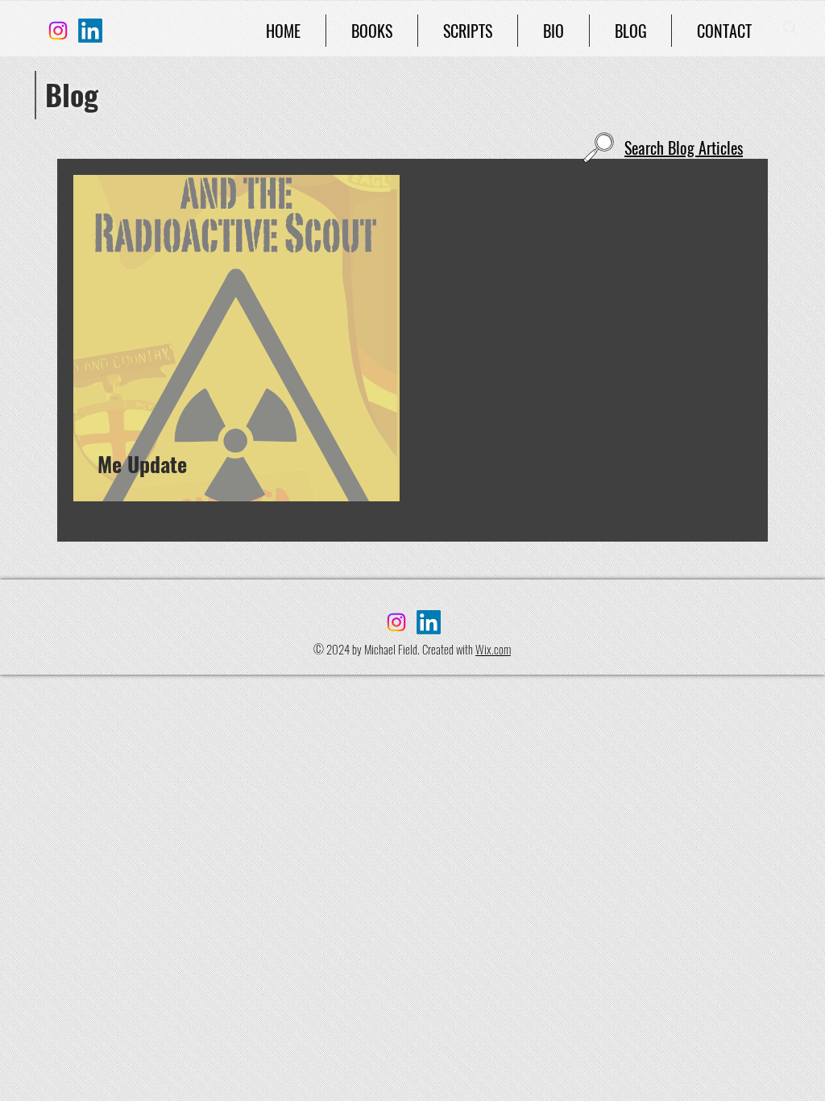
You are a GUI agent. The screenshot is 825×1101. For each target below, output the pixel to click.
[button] (371, 31)
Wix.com (493, 649)
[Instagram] (58, 31)
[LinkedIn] (90, 31)
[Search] (790, 28)
